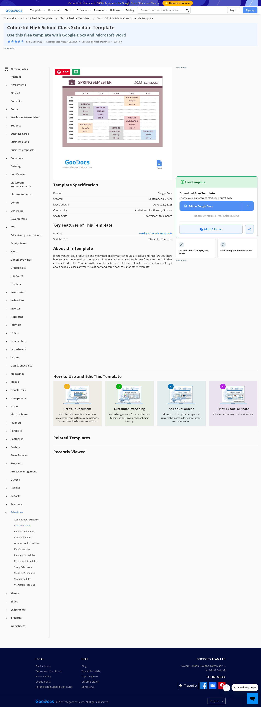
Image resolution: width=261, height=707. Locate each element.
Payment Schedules (24, 555)
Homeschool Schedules (26, 543)
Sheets (15, 593)
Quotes (15, 479)
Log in (233, 10)
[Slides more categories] (6, 602)
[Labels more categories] (6, 333)
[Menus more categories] (6, 382)
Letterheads (18, 349)
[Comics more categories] (6, 203)
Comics (15, 202)
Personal (99, 10)
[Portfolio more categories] (6, 431)
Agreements (18, 84)
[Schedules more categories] (6, 512)
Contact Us (87, 686)
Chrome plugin (90, 681)
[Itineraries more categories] (6, 317)
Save (65, 71)
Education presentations (26, 235)
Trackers (16, 617)
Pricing (130, 10)
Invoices (15, 308)
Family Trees (18, 243)
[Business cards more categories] (6, 134)
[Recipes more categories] (6, 488)
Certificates (18, 174)
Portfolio (16, 430)
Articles (15, 93)
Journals (16, 324)
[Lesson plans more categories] (6, 341)
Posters (15, 447)
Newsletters (18, 390)
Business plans (20, 141)
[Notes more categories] (6, 406)
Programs (17, 463)
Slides (14, 601)
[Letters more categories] (6, 357)
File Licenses (43, 666)
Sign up (250, 10)
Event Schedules (22, 537)
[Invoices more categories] (6, 309)
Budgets (16, 125)
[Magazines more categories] (6, 374)
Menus (15, 382)
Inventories (18, 292)
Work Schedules (22, 579)
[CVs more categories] (6, 227)
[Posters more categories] (6, 447)
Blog (84, 666)
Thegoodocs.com (14, 18)
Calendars (17, 158)
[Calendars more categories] (6, 158)
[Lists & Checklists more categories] (6, 366)
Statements (18, 609)
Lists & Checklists (21, 365)
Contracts (17, 210)
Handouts (17, 276)
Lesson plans (18, 341)
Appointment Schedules (27, 519)
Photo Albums (19, 414)
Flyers (14, 251)
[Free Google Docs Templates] (14, 10)
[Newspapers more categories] (6, 398)
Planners (16, 422)
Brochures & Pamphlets (25, 117)
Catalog (16, 166)
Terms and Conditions (49, 671)
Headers (16, 284)
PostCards (17, 439)
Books (14, 109)
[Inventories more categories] (6, 292)
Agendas (16, 76)
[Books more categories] (6, 109)
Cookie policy (43, 681)
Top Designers (90, 676)
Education (82, 10)
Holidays (115, 10)
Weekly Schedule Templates (155, 233)
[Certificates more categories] (6, 175)
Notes (14, 406)
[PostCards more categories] (6, 439)
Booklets (16, 101)
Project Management (24, 471)
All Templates (19, 69)
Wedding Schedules (24, 572)
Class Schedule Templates (75, 18)
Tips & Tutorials (90, 671)
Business (53, 10)
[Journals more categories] (6, 325)
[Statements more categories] (6, 610)
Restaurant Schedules (25, 561)
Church (69, 10)
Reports (15, 496)
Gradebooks (18, 267)
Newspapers (18, 398)
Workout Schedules (24, 584)
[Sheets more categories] (6, 593)
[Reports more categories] (6, 496)
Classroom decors (22, 194)
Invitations (17, 300)
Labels (14, 333)
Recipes (15, 487)
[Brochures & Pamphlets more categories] (6, 117)
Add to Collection (213, 229)
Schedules (17, 512)
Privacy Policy (43, 676)
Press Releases (19, 455)
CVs (13, 227)
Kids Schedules (22, 549)
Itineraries (17, 316)
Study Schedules (23, 567)
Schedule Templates (41, 18)
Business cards (20, 133)
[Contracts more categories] (6, 211)
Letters (15, 357)
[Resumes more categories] (6, 504)
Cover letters (19, 219)
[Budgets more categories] (6, 126)
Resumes (16, 504)
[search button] (187, 10)
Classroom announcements (21, 184)
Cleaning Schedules (24, 531)
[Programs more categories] (6, 463)
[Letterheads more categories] (6, 349)
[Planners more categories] (6, 423)
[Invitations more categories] (6, 300)
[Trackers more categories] (6, 618)
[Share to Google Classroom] (76, 72)
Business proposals (22, 150)
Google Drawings (21, 259)
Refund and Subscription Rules (54, 686)
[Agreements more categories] (6, 85)
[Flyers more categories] (6, 252)
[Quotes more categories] (6, 480)
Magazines (17, 373)
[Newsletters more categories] (6, 390)
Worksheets (18, 626)
